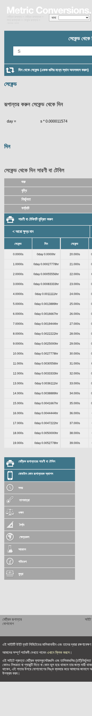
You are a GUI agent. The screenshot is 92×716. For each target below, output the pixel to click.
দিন (7, 146)
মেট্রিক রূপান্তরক (33, 16)
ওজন (21, 512)
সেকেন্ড (10, 84)
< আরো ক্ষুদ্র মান (23, 231)
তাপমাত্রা (24, 500)
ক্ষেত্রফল (23, 537)
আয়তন (22, 549)
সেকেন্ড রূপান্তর (31, 20)
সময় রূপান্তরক (14, 20)
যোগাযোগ (8, 624)
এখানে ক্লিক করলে (58, 652)
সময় (20, 488)
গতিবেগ (22, 561)
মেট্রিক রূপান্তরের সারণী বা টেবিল (36, 461)
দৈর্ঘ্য (21, 525)
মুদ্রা (20, 574)
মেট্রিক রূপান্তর (14, 16)
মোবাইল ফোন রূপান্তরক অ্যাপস (35, 473)
